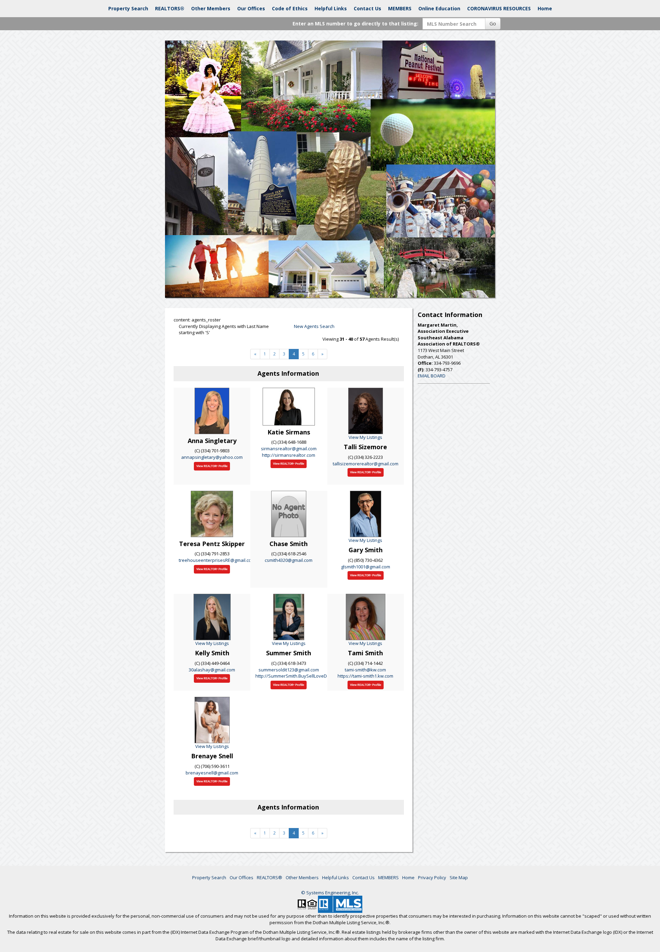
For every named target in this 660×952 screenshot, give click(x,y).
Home (545, 8)
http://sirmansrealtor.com (288, 455)
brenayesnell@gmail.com (212, 773)
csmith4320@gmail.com (288, 560)
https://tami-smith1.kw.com (365, 676)
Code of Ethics (290, 8)
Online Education (439, 8)
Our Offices (251, 8)
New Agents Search (314, 326)
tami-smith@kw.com (365, 670)
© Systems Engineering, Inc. (330, 892)
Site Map (459, 877)
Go (493, 23)
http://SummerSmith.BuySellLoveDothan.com (302, 676)
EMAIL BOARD (432, 376)
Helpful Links (331, 8)
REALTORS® (169, 8)
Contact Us (367, 8)
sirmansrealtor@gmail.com (289, 448)
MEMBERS (399, 8)
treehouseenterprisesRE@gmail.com (217, 560)
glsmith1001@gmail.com (365, 567)
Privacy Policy (432, 877)
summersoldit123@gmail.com (288, 670)
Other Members (210, 8)
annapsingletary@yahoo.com (212, 457)
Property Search (128, 8)
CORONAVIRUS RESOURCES (499, 8)
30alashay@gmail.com (212, 670)
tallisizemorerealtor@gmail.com (365, 464)
